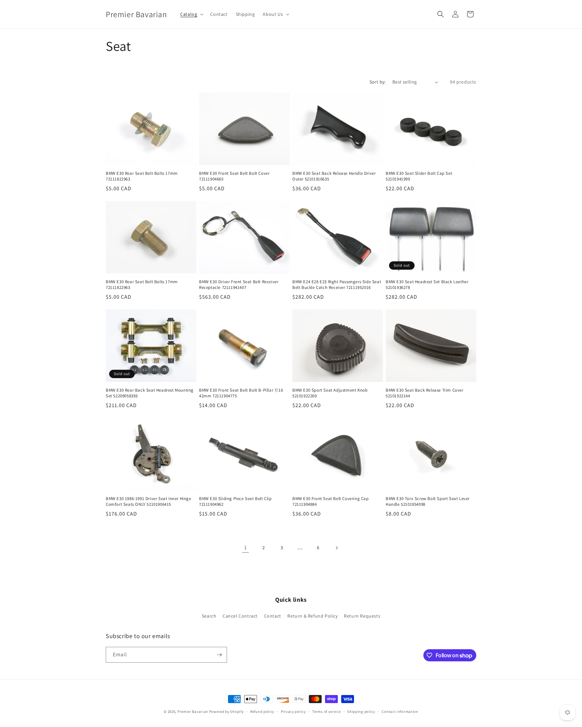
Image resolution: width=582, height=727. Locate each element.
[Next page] (336, 547)
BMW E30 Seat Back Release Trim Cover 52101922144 (424, 393)
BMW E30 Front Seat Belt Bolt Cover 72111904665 (234, 176)
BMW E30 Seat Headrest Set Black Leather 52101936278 (427, 284)
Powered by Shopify (226, 711)
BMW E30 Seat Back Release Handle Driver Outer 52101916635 (334, 176)
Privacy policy (293, 711)
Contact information (400, 711)
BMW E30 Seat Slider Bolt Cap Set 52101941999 (419, 176)
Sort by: (377, 82)
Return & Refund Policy (312, 616)
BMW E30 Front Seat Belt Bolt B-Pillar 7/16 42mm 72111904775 (241, 393)
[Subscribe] (219, 655)
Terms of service (326, 711)
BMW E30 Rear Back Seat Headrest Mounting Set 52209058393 (150, 393)
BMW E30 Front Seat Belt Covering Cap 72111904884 (330, 501)
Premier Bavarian (192, 711)
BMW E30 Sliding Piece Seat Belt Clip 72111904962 (235, 501)
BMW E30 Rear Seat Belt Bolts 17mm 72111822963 (142, 176)
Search (209, 616)
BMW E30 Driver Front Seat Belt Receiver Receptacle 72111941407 (238, 284)
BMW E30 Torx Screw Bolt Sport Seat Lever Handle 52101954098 (428, 501)
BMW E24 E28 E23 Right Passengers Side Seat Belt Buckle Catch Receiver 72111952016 (336, 284)
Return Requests (362, 616)
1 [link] (245, 547)
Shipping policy (361, 711)
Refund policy (262, 711)
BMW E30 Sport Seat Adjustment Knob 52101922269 (329, 393)
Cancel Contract (240, 616)
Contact (272, 616)
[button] (191, 14)
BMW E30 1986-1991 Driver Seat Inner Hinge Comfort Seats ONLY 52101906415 (148, 501)
